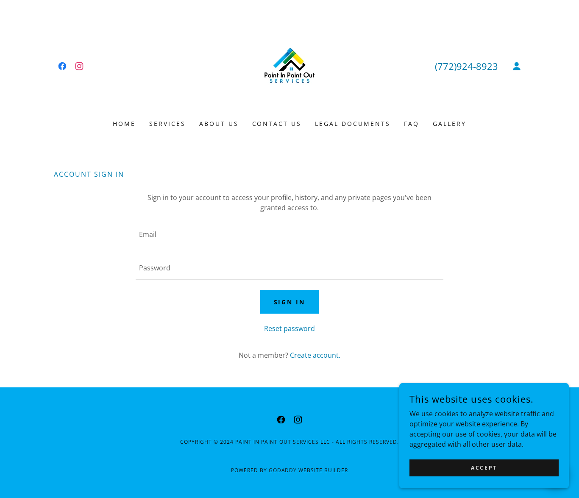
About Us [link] (219, 124)
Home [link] (124, 124)
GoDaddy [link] (283, 470)
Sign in (290, 302)
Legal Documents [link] (352, 124)
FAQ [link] (411, 124)
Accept (484, 467)
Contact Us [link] (277, 124)
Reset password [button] (289, 328)
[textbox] (289, 234)
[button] (516, 66)
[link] (62, 66)
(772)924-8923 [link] (466, 66)
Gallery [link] (449, 124)
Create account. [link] (315, 355)
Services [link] (167, 124)
